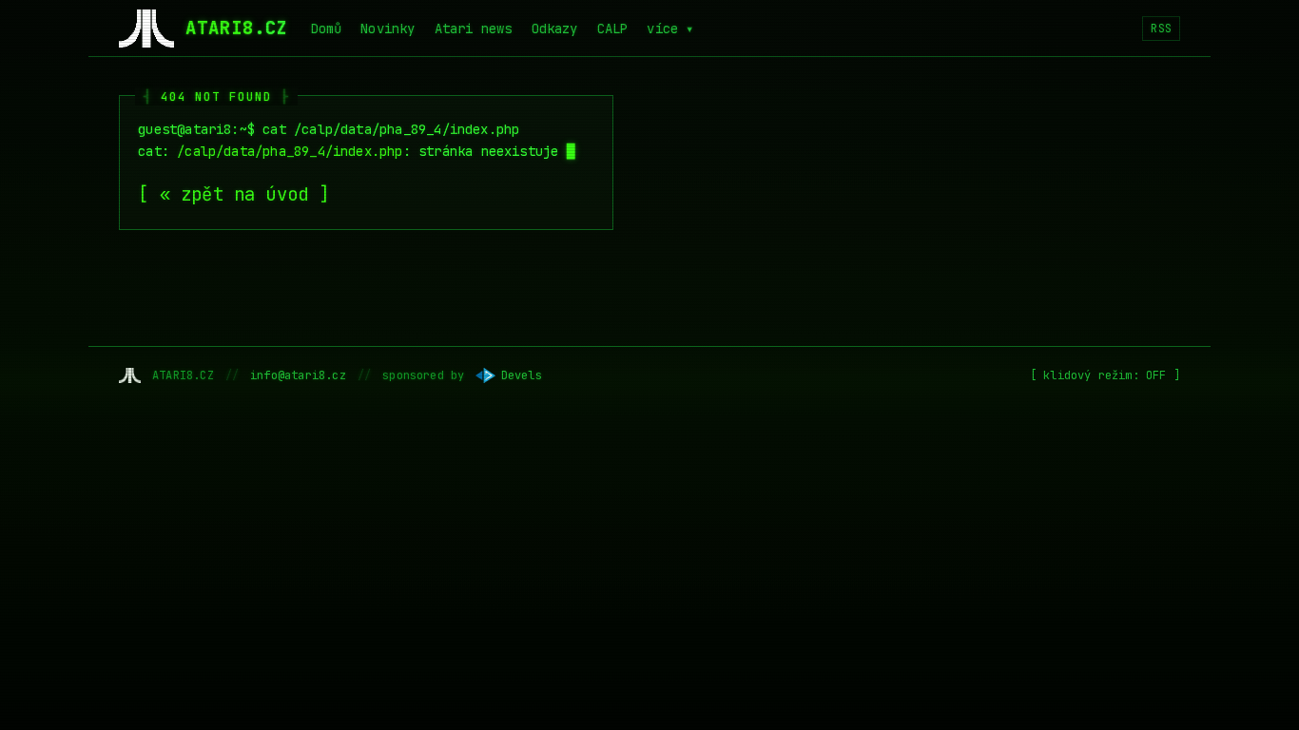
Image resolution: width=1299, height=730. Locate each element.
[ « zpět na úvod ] (233, 194)
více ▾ (670, 28)
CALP (613, 28)
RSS (1161, 28)
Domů (326, 28)
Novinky (387, 28)
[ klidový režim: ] (1105, 375)
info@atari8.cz (298, 375)
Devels (521, 375)
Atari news (474, 28)
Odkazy (555, 28)
